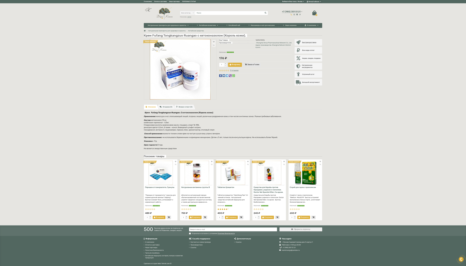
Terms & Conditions (152, 253)
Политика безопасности (154, 250)
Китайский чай (234, 25)
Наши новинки (290, 25)
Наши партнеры (174, 1)
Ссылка (193, 247)
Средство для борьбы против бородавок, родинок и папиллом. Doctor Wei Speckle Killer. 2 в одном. (268, 189)
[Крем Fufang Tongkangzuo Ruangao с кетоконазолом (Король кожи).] (180, 69)
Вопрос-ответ (185, 107)
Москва (300, 1)
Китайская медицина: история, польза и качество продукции (164, 257)
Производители (197, 245)
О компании (148, 1)
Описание (152, 107)
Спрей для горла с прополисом (303, 187)
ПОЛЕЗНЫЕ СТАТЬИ (189, 1)
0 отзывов (234, 70)
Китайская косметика (207, 25)
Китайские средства (196, 31)
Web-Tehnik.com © (164, 263)
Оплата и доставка (160, 1)
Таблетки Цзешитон (225, 187)
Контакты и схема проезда (201, 242)
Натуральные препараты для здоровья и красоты (167, 25)
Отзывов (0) (167, 107)
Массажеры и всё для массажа (263, 25)
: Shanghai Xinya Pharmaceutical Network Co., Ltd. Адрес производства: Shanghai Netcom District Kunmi (274, 45)
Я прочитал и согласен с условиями (213, 233)
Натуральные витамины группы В (195, 187)
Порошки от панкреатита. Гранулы (159, 187)
